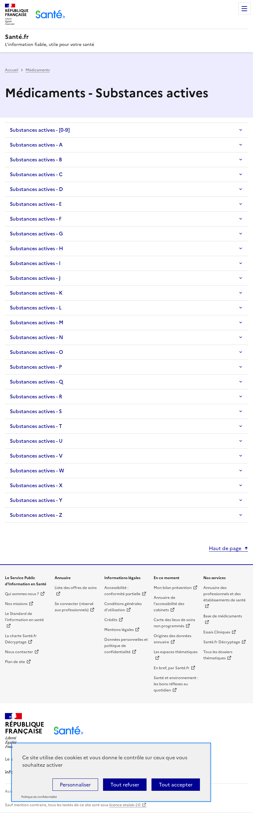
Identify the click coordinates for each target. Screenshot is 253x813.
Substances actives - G (36, 233)
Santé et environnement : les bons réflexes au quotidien (176, 684)
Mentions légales (119, 630)
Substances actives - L (36, 307)
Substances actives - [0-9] (40, 130)
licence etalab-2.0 (124, 805)
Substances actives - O (36, 352)
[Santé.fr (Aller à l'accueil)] (68, 730)
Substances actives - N (36, 337)
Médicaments (38, 70)
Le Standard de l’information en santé (24, 617)
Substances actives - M (36, 322)
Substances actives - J (35, 278)
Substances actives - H (36, 248)
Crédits (110, 620)
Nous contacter (19, 652)
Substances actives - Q (36, 381)
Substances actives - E (36, 204)
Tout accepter (176, 784)
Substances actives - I (35, 263)
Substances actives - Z (36, 515)
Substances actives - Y (36, 500)
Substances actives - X (36, 485)
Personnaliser (75, 784)
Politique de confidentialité (39, 797)
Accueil (11, 70)
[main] (126, 292)
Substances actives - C (36, 174)
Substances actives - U (36, 441)
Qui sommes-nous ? (22, 594)
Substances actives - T (36, 426)
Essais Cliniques (216, 632)
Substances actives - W (37, 470)
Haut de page (225, 548)
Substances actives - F (36, 218)
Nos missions (16, 604)
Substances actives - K (36, 293)
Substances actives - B (36, 159)
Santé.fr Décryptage (221, 642)
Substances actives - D (36, 189)
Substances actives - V (36, 455)
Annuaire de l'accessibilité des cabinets (169, 604)
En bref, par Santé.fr (171, 668)
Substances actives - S (36, 411)
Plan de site (15, 662)
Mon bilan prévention (173, 588)
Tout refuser (124, 784)
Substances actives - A (36, 144)
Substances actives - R (36, 396)
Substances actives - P (36, 367)
